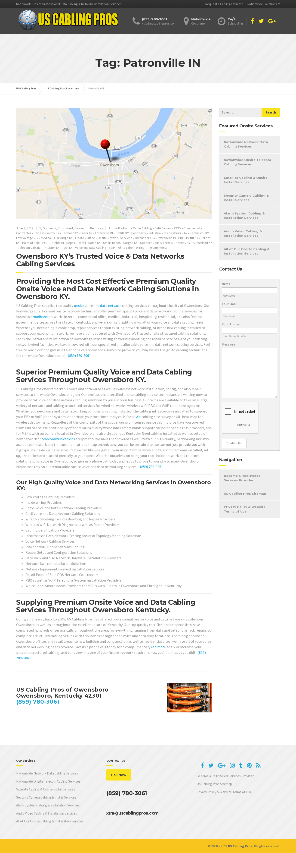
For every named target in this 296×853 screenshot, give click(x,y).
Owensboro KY (145, 238)
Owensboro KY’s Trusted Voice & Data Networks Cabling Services (100, 260)
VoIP (112, 248)
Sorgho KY (130, 243)
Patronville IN (167, 238)
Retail (82, 243)
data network (110, 305)
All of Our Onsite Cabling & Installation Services (246, 251)
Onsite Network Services (115, 238)
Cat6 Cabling (163, 228)
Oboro (79, 238)
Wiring (140, 248)
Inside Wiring (173, 233)
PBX (181, 238)
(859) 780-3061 (79, 355)
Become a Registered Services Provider (242, 478)
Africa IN (114, 228)
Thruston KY (51, 248)
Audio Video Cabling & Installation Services (243, 233)
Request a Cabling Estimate (224, 4)
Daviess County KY (46, 233)
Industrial (155, 233)
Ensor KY (86, 233)
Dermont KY (70, 233)
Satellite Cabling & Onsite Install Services (246, 180)
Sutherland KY (202, 243)
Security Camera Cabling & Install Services (246, 198)
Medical (46, 238)
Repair (70, 243)
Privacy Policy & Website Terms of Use (244, 509)
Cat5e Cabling (142, 228)
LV (37, 238)
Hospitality (138, 233)
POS (45, 243)
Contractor (23, 233)
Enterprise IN (104, 233)
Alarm (126, 228)
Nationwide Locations (262, 4)
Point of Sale (31, 243)
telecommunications (58, 439)
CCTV (177, 228)
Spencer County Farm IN (156, 243)
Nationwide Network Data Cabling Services (246, 144)
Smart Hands (112, 243)
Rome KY (94, 243)
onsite (79, 305)
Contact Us (234, 443)
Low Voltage (24, 238)
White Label (125, 248)
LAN (137, 416)
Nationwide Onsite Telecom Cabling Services (247, 162)
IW (185, 233)
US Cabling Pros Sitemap (245, 493)
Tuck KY (67, 248)
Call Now (118, 775)
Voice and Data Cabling (90, 248)
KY (207, 233)
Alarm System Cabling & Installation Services (244, 215)
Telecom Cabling (29, 248)
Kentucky (96, 228)
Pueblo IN (57, 243)
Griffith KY (122, 233)
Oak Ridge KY (63, 238)
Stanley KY (183, 243)
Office (91, 238)
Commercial (192, 228)
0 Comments (158, 248)
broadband (39, 316)
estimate (158, 647)
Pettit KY (192, 238)
